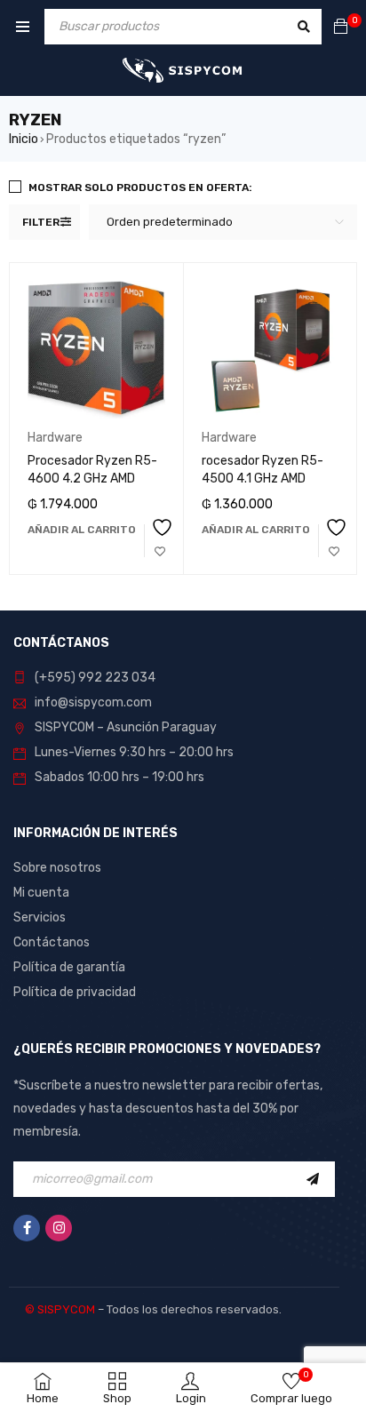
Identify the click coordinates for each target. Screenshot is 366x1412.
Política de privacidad (74, 992)
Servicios (39, 917)
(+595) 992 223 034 (95, 677)
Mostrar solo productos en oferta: (140, 187)
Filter (41, 222)
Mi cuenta (41, 892)
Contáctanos (51, 942)
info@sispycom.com (93, 702)
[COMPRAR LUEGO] (160, 540)
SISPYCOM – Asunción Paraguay (126, 727)
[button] (82, 529)
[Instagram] (58, 1228)
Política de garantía (69, 967)
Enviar (317, 1179)
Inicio (23, 139)
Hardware (55, 437)
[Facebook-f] (26, 1228)
